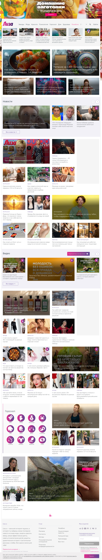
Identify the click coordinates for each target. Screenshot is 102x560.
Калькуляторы (63, 536)
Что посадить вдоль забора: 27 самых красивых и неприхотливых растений (50, 497)
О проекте (42, 528)
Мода (28, 24)
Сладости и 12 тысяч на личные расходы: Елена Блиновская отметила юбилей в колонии (24, 124)
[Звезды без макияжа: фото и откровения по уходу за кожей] (38, 202)
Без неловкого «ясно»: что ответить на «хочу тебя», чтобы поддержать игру (75, 215)
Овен (10, 422)
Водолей (31, 444)
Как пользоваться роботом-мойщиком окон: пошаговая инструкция (86, 244)
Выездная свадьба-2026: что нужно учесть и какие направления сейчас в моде (13, 507)
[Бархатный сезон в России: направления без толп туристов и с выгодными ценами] (59, 32)
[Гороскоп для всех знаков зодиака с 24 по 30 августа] (14, 174)
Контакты (42, 534)
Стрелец (10, 444)
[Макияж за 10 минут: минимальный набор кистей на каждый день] (38, 380)
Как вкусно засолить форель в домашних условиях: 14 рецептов (23, 71)
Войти (95, 24)
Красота (34, 24)
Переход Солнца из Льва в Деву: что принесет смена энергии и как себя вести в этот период (12, 217)
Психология (43, 24)
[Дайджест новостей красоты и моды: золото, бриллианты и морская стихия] (38, 326)
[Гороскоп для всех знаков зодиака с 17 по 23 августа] (88, 437)
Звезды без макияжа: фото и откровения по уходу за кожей (38, 215)
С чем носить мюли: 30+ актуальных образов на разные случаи (63, 394)
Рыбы (42, 444)
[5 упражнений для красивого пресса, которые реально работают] (88, 265)
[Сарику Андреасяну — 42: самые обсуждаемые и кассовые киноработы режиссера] (63, 146)
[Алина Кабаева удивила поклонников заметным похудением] (88, 113)
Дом (59, 24)
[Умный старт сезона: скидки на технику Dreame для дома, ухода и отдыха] (26, 32)
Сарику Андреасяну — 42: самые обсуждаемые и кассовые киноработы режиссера (61, 161)
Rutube (88, 528)
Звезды (21, 24)
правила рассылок (95, 551)
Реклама (42, 531)
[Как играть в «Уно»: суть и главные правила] (14, 230)
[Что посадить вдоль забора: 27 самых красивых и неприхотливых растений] (51, 479)
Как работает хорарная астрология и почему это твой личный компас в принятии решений (62, 313)
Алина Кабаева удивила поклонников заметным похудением (85, 124)
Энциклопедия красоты (63, 532)
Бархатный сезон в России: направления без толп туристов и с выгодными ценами (59, 40)
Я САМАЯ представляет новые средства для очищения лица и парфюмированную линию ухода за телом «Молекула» (25, 310)
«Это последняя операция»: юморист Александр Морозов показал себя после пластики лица (62, 125)
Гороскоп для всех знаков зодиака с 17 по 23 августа (86, 450)
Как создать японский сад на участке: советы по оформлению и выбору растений (37, 189)
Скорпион (42, 433)
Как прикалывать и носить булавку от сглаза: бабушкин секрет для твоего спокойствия (17, 89)
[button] (97, 102)
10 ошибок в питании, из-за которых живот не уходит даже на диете (73, 424)
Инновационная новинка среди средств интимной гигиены (38, 243)
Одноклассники (90, 528)
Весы (31, 433)
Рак (42, 422)
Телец (21, 422)
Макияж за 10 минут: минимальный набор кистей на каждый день (38, 394)
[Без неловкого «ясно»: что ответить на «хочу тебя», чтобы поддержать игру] (75, 207)
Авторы (41, 537)
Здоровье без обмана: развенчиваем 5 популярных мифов (50, 276)
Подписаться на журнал (10, 549)
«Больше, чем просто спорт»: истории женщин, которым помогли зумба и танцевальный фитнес (43, 40)
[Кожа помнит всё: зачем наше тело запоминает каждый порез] (76, 32)
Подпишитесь (77, 254)
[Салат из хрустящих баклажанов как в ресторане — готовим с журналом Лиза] (14, 265)
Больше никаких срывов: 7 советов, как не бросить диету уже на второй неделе (82, 89)
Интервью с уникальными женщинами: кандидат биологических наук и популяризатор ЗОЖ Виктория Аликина (13, 479)
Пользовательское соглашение (45, 541)
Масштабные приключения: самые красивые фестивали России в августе (91, 40)
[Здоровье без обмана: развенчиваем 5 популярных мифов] (51, 269)
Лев (10, 433)
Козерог (21, 444)
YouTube (85, 528)
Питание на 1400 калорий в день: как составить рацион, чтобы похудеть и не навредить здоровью (75, 69)
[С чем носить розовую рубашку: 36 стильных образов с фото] (38, 354)
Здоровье (66, 24)
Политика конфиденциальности (46, 545)
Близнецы (31, 422)
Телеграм (80, 528)
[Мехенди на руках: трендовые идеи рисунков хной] (63, 174)
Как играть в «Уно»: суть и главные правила (12, 243)
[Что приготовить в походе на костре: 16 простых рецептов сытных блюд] (14, 354)
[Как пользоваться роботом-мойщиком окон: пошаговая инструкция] (88, 230)
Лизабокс (75, 24)
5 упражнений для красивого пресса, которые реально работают (87, 276)
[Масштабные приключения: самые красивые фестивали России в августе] (92, 32)
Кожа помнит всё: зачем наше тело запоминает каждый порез (75, 39)
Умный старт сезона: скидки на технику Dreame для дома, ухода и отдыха (26, 40)
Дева (21, 433)
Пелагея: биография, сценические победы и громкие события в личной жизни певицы (63, 340)
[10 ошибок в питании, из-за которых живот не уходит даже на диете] (75, 416)
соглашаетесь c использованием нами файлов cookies (39, 556)
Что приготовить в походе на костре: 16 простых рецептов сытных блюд (13, 368)
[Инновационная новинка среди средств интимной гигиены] (38, 230)
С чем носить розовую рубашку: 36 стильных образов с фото (38, 367)
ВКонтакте (93, 528)
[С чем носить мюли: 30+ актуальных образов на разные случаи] (63, 380)
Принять (91, 556)
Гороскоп (53, 24)
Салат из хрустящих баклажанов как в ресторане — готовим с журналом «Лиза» (14, 276)
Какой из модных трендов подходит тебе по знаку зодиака (61, 451)
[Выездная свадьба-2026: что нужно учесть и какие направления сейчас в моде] (14, 493)
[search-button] (90, 24)
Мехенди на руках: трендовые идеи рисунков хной (62, 187)
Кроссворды (62, 539)
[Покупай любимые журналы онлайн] (26, 151)
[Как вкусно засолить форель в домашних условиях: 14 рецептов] (26, 63)
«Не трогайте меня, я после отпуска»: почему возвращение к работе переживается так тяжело (14, 395)
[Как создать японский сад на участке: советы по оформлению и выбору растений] (38, 174)
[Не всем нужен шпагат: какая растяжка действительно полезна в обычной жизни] (10, 32)
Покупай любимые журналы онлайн (19, 160)
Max (82, 528)
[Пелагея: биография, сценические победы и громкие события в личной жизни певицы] (63, 326)
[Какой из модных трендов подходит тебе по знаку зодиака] (63, 437)
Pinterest (96, 528)
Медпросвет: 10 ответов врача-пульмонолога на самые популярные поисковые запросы (51, 89)
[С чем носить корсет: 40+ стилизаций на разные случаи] (14, 326)
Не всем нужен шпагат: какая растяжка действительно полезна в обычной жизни (9, 40)
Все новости (10, 132)
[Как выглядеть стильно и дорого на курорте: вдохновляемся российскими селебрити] (88, 380)
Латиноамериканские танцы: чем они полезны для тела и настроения (62, 244)
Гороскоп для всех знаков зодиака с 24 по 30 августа (12, 187)
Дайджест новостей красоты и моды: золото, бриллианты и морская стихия (38, 340)
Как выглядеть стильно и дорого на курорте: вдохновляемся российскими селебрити (87, 395)
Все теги (61, 542)
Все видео (10, 284)
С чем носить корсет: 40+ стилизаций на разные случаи (12, 340)
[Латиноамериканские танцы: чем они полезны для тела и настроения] (63, 230)
